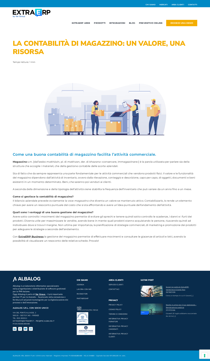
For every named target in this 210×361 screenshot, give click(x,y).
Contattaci (114, 289)
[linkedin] (15, 329)
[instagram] (31, 329)
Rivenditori (82, 294)
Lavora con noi (84, 289)
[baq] (82, 313)
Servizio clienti (116, 285)
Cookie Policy (115, 309)
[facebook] (20, 329)
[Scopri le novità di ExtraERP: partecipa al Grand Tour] (152, 291)
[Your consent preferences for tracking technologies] (205, 356)
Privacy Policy (116, 305)
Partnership (83, 298)
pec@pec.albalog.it (45, 321)
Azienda (80, 285)
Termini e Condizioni (118, 314)
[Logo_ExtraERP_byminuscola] (31, 9)
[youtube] (25, 329)
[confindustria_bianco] (87, 307)
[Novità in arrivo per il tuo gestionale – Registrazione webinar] (152, 309)
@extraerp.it (28, 321)
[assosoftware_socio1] (86, 326)
